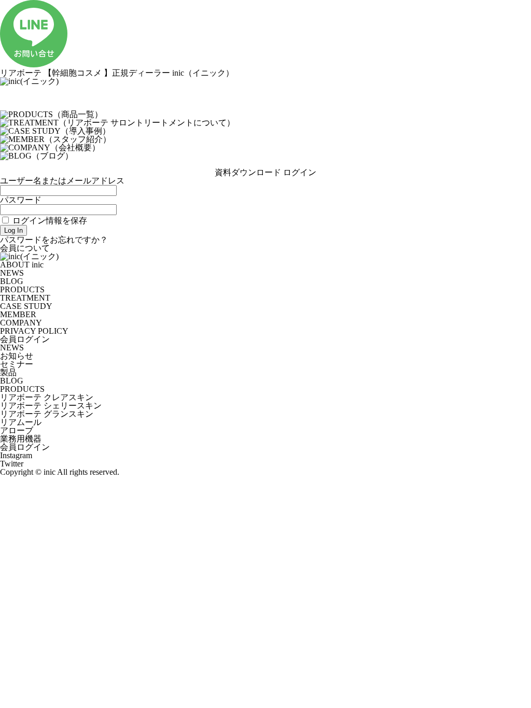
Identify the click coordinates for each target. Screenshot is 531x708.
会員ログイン (25, 339)
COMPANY (21, 322)
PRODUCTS (22, 289)
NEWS (12, 272)
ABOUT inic (22, 264)
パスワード (20, 199)
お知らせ (16, 355)
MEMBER (18, 314)
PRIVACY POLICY (34, 331)
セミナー (16, 364)
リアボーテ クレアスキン (46, 397)
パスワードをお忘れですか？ (54, 239)
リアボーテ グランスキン (46, 413)
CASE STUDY (26, 306)
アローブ (16, 430)
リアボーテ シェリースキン (51, 405)
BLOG (11, 281)
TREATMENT (25, 297)
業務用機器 (20, 438)
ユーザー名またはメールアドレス (62, 180)
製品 (8, 372)
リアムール (20, 422)
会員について (25, 248)
